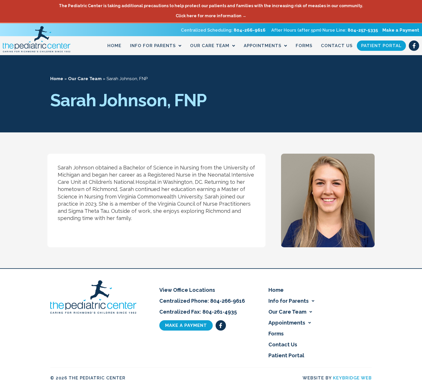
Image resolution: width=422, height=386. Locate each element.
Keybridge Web (352, 378)
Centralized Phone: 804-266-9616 (202, 301)
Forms (304, 45)
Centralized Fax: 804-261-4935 (198, 312)
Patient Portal (381, 45)
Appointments (262, 45)
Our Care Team (209, 45)
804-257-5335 (363, 30)
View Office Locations (187, 290)
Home (114, 45)
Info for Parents (153, 45)
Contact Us (337, 45)
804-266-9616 (250, 30)
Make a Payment (400, 30)
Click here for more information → (211, 15)
